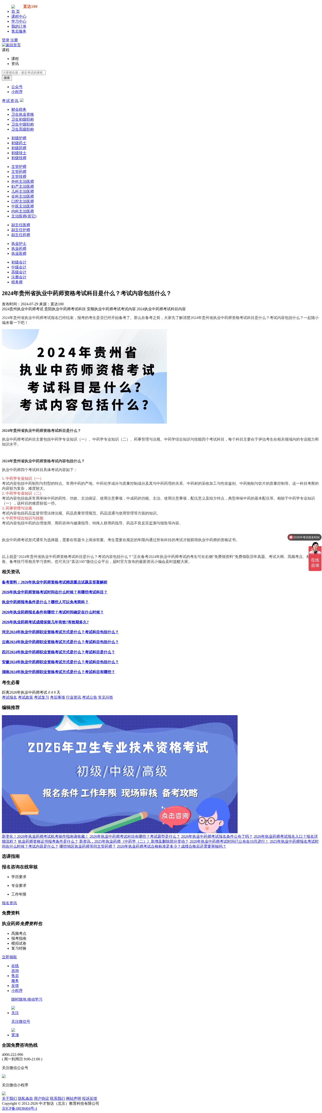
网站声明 (73, 1098)
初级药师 (18, 148)
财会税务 (18, 109)
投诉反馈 (89, 1098)
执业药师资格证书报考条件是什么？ (48, 841)
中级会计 (18, 267)
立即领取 (9, 957)
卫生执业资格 (22, 114)
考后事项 (57, 697)
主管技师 (18, 176)
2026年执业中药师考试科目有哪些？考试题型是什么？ (135, 836)
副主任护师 (20, 230)
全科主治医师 (22, 196)
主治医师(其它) (23, 216)
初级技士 (18, 153)
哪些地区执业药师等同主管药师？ (87, 846)
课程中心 (18, 16)
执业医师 (18, 253)
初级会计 (18, 262)
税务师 (17, 282)
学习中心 (18, 21)
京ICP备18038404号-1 (19, 1108)
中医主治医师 (22, 206)
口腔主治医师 (22, 201)
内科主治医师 (22, 211)
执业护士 (18, 244)
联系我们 (57, 1098)
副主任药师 (20, 235)
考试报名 (9, 697)
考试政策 (25, 697)
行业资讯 (73, 697)
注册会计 (18, 277)
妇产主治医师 (22, 186)
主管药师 (18, 172)
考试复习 (41, 697)
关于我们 (9, 1098)
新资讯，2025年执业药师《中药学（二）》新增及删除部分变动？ (134, 841)
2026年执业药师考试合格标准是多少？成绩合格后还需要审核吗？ (171, 846)
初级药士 (18, 143)
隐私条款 (25, 1098)
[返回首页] (11, 45)
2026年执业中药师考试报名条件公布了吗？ (217, 836)
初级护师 (18, 138)
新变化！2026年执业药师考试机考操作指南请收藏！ (45, 836)
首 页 (15, 11)
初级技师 (18, 158)
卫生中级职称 (22, 124)
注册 (14, 40)
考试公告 (89, 697)
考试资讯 (10, 101)
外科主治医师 (22, 181)
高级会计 (18, 272)
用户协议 (41, 1098)
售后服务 (18, 31)
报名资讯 (9, 903)
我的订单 (18, 26)
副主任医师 (20, 225)
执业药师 (18, 248)
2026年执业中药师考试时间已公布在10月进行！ (229, 841)
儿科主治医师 (22, 191)
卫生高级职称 (22, 129)
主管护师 (18, 167)
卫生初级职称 (22, 119)
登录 (5, 40)
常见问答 (105, 697)
